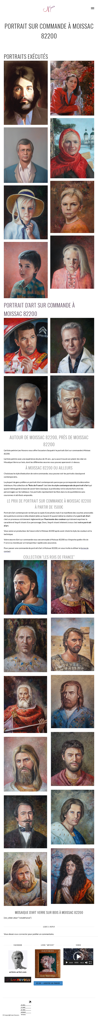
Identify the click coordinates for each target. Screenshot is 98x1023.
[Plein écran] (90, 962)
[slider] (76, 962)
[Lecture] (66, 962)
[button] (78, 957)
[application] (78, 956)
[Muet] (86, 962)
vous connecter (21, 934)
